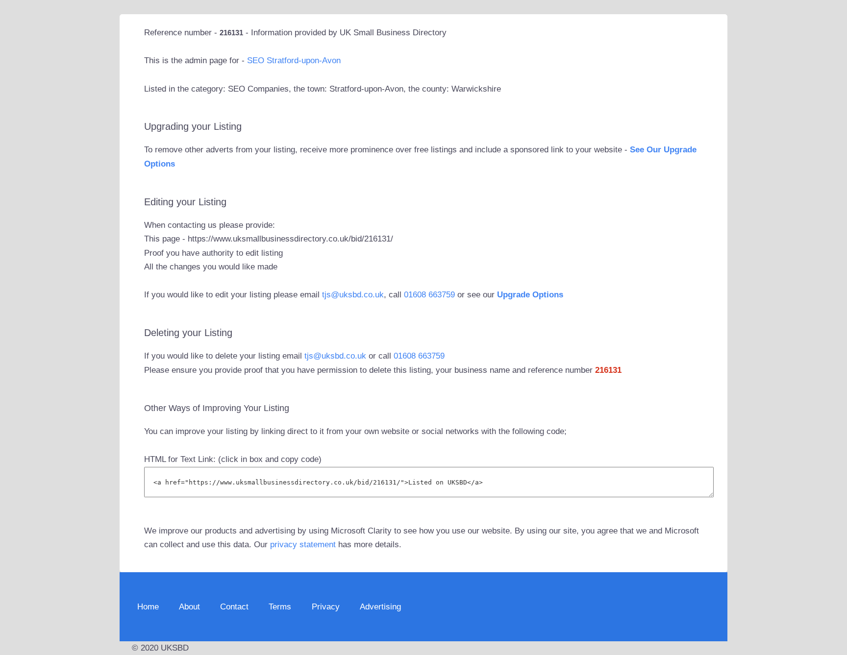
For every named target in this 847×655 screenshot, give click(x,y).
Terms (280, 606)
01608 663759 (429, 294)
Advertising (380, 606)
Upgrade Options (530, 294)
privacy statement (303, 544)
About (189, 606)
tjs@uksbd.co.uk (353, 294)
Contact (234, 606)
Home (148, 606)
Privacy (326, 606)
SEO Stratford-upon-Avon (294, 60)
